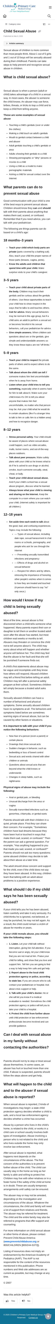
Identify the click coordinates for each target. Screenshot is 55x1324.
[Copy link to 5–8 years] (23, 353)
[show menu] (50, 7)
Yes (13, 1301)
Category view (14, 24)
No (28, 1301)
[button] (48, 1316)
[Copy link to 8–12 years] (25, 429)
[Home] (19, 7)
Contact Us (33, 1318)
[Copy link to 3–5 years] (23, 280)
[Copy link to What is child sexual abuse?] (8, 83)
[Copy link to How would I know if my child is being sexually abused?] (22, 613)
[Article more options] (49, 24)
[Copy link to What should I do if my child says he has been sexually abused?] (22, 902)
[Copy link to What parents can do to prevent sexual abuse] (44, 193)
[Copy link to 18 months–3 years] (37, 240)
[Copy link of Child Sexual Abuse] (39, 31)
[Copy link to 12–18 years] (26, 514)
